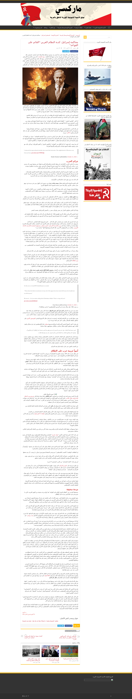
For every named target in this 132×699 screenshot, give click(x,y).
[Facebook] (28, 696)
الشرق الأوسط (55, 35)
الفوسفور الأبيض (31, 318)
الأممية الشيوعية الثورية (100, 27)
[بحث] (85, 37)
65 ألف (68, 132)
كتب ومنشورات (38, 27)
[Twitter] (26, 696)
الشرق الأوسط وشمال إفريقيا (65, 27)
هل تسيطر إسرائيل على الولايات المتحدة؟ (52, 659)
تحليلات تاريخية (78, 27)
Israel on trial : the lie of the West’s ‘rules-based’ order (40, 621)
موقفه (46, 324)
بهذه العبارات (41, 56)
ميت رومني (30, 515)
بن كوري (75, 48)
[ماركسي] (66, 14)
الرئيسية (109, 27)
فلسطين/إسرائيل (45, 35)
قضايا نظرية (88, 27)
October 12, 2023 (72, 157)
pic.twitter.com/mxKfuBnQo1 (31, 301)
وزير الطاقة (75, 260)
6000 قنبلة (47, 575)
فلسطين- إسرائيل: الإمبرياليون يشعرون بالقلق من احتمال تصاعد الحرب (67, 637)
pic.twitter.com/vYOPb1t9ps (38, 152)
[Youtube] (25, 696)
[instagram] (23, 696)
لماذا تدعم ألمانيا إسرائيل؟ (70, 658)
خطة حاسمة (55, 435)
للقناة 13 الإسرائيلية (39, 413)
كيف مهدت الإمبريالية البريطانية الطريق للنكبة (33, 659)
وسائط (45, 27)
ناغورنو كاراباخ (63, 465)
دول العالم (52, 27)
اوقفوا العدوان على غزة (71, 630)
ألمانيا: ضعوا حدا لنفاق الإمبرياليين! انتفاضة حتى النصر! (33, 636)
